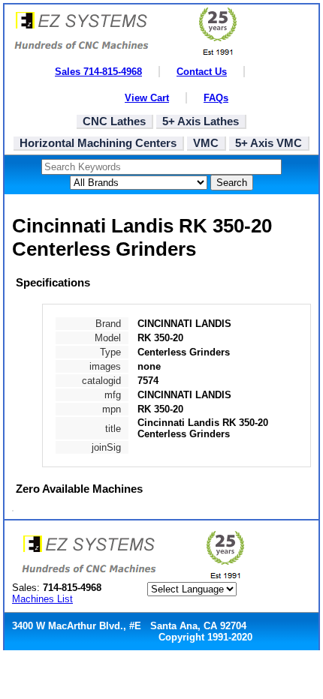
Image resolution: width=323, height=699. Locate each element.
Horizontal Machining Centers (98, 142)
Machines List (42, 598)
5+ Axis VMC (268, 142)
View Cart (147, 98)
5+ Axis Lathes (200, 121)
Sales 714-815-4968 (98, 71)
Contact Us (202, 71)
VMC (206, 142)
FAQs (216, 98)
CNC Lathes (114, 121)
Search (231, 182)
